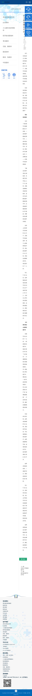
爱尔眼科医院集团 (7, 603)
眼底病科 (6, 52)
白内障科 (6, 22)
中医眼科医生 (6, 671)
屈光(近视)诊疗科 (8, 17)
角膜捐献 (5, 619)
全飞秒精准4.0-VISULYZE (9, 644)
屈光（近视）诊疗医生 (8, 655)
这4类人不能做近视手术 (25, 569)
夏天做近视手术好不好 (24, 574)
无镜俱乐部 (5, 611)
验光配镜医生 (6, 661)
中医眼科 (6, 62)
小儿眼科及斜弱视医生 (8, 659)
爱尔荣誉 (5, 607)
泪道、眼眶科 (7, 46)
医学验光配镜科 (8, 35)
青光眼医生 (5, 663)
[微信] (16, 691)
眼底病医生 (5, 665)
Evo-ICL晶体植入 (7, 650)
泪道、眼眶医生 (6, 667)
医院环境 (5, 605)
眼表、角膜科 (7, 57)
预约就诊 (23, 559)
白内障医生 (5, 657)
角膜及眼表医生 (6, 669)
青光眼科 (6, 41)
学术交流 (5, 613)
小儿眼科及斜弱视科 (7, 627)
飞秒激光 (5, 646)
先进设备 (5, 615)
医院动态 (5, 609)
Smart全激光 (5, 648)
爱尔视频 (5, 617)
